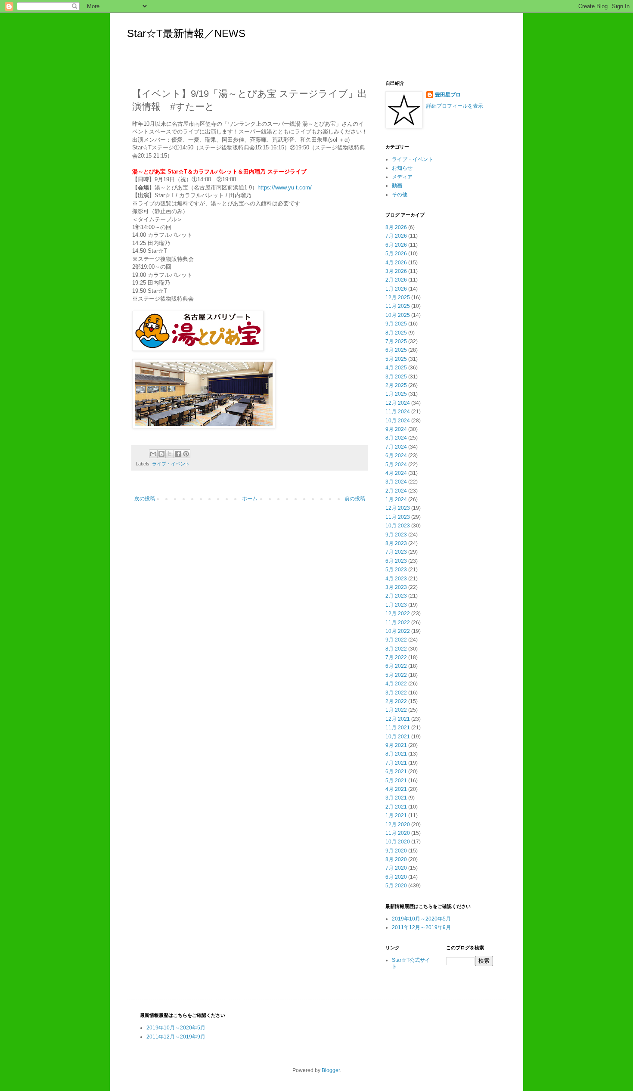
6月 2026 (396, 245)
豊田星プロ (448, 95)
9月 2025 (396, 324)
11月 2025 (397, 306)
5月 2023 (396, 570)
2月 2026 (396, 280)
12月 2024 (397, 403)
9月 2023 (396, 535)
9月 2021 (396, 745)
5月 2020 (396, 886)
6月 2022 (396, 666)
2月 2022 (396, 701)
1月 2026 (396, 289)
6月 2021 (396, 772)
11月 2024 (397, 412)
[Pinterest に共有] (186, 453)
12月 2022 (397, 614)
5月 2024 (396, 465)
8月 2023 (396, 543)
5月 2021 (396, 781)
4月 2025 (396, 368)
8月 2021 (396, 754)
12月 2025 (397, 297)
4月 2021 (396, 789)
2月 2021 (396, 807)
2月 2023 (396, 596)
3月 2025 (396, 377)
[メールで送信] (153, 453)
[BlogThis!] (161, 453)
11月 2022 (397, 623)
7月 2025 (396, 341)
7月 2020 (396, 868)
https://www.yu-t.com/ (285, 187)
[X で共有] (169, 453)
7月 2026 (396, 236)
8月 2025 (396, 333)
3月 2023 (396, 587)
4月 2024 (396, 473)
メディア (402, 177)
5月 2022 (396, 675)
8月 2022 (396, 649)
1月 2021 (396, 815)
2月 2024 (396, 491)
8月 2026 (396, 227)
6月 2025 (396, 350)
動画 (397, 186)
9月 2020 (396, 851)
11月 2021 (397, 728)
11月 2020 (397, 833)
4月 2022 (396, 684)
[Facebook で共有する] (178, 453)
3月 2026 (396, 271)
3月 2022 (396, 693)
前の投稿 (354, 499)
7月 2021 (396, 763)
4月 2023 (396, 579)
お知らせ (402, 168)
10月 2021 (397, 737)
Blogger (331, 1070)
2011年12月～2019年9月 (421, 927)
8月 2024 (396, 438)
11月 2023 (397, 517)
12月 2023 (397, 508)
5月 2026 (396, 254)
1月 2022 (396, 710)
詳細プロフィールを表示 (454, 106)
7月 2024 (396, 447)
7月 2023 (396, 552)
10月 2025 (397, 315)
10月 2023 (397, 526)
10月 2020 (397, 842)
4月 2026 (396, 263)
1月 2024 (396, 499)
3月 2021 (396, 798)
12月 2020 (397, 824)
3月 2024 (396, 482)
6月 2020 (396, 877)
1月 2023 (396, 605)
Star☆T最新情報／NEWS (186, 33)
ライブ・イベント (171, 463)
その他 (399, 195)
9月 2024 (396, 429)
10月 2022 (397, 631)
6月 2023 (396, 561)
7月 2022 (396, 657)
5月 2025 (396, 359)
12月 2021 (397, 719)
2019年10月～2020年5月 (421, 919)
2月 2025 (396, 385)
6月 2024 (396, 456)
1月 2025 (396, 394)
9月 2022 (396, 640)
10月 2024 (397, 421)
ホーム (250, 499)
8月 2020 (396, 859)
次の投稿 (144, 499)
